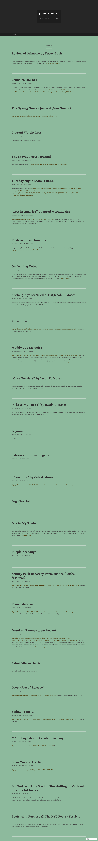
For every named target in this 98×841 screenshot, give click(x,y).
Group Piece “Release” (28, 687)
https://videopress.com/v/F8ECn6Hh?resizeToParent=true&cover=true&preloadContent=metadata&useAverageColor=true (45, 612)
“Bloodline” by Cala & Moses (32, 477)
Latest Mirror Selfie (26, 663)
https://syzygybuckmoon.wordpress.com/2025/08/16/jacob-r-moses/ (48, 164)
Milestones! (20, 321)
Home (14, 34)
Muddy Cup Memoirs (27, 348)
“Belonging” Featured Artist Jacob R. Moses (43, 295)
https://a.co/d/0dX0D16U (66, 92)
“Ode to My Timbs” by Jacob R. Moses (39, 405)
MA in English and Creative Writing (38, 738)
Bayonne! (18, 431)
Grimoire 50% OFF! (25, 80)
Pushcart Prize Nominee (29, 240)
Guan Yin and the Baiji (28, 762)
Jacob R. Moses (49, 13)
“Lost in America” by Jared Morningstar (41, 211)
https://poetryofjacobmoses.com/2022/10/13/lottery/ (27, 250)
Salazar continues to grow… (32, 455)
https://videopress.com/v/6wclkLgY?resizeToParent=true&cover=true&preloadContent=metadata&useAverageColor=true (45, 585)
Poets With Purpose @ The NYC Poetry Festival (46, 816)
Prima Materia (22, 604)
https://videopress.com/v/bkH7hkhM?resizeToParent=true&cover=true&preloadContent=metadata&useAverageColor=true (46, 329)
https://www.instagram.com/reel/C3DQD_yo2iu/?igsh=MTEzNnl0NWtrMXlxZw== (34, 770)
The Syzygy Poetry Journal (31, 157)
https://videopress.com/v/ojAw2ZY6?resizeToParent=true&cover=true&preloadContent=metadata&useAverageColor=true (45, 485)
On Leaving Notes (24, 266)
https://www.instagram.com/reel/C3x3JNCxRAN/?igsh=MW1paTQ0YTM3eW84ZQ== (35, 695)
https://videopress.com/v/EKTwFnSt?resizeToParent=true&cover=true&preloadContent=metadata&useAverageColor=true (45, 719)
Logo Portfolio (22, 501)
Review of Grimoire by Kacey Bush (37, 53)
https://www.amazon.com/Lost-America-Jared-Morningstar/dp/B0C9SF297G (33, 219)
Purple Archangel (24, 552)
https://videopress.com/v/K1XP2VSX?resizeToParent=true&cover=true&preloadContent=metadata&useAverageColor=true (46, 355)
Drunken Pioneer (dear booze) (34, 630)
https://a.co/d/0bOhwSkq (53, 63)
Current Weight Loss (27, 132)
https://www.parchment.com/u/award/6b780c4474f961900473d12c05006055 (33, 746)
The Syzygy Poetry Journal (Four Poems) (41, 108)
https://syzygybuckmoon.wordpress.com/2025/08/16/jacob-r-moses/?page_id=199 (35, 116)
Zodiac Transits (23, 712)
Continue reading (65, 278)
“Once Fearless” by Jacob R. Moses (37, 378)
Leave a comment (25, 57)
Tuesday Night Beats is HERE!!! (34, 181)
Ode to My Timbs (24, 523)
